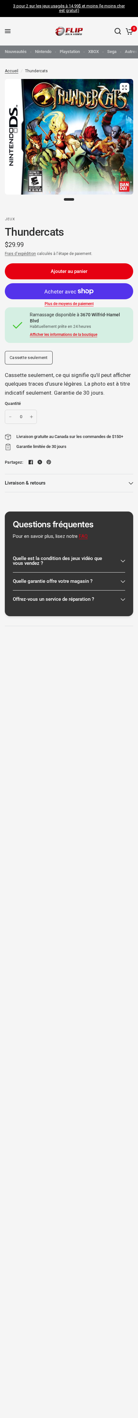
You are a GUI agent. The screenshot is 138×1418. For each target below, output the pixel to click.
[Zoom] (124, 87)
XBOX (93, 51)
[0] (128, 31)
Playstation (70, 51)
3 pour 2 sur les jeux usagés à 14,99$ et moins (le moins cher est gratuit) (69, 8)
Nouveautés (16, 51)
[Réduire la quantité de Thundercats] (10, 417)
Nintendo (43, 51)
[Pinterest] (49, 462)
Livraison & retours (25, 483)
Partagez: (14, 462)
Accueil (11, 71)
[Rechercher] (117, 31)
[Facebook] (31, 462)
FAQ (83, 536)
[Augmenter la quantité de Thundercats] (31, 417)
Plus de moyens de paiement (69, 304)
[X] (40, 462)
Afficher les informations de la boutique (63, 335)
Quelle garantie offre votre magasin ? (52, 581)
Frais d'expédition (20, 253)
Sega (111, 51)
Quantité (13, 403)
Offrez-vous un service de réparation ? (53, 599)
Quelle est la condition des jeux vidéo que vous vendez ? (57, 561)
